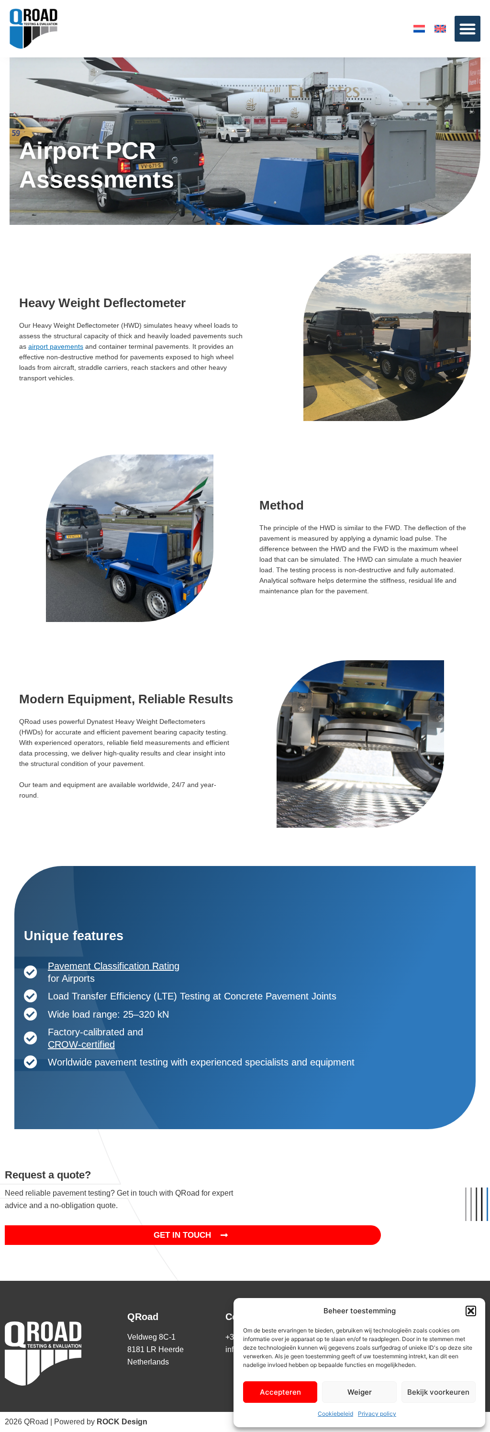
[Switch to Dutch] (419, 28)
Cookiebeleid (335, 1413)
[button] (471, 1311)
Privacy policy (377, 1413)
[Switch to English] (440, 28)
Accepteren (280, 1392)
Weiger (359, 1392)
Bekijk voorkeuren (438, 1392)
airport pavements (55, 346)
